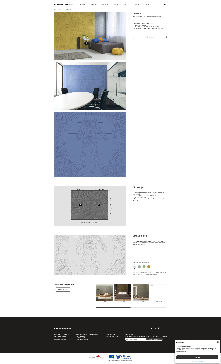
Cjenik (116, 4)
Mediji (126, 4)
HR (156, 4)
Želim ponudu (149, 37)
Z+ (60, 10)
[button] (217, 342)
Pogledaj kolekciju (63, 289)
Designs (93, 4)
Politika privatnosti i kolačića (196, 361)
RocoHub (105, 4)
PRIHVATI (197, 357)
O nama (136, 4)
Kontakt (147, 4)
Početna (82, 4)
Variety (64, 10)
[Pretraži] (165, 4)
